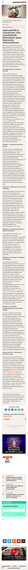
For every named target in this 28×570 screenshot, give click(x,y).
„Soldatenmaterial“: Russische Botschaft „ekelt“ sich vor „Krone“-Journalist (15, 496)
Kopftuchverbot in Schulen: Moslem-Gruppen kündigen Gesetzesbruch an (14, 478)
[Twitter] (9, 541)
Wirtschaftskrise (8, 27)
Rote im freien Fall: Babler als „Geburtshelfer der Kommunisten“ (14, 487)
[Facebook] (5, 541)
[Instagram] (23, 541)
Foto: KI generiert (5, 24)
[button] (3, 1)
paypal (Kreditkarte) (14, 397)
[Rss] (14, 541)
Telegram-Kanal (7, 416)
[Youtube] (19, 541)
